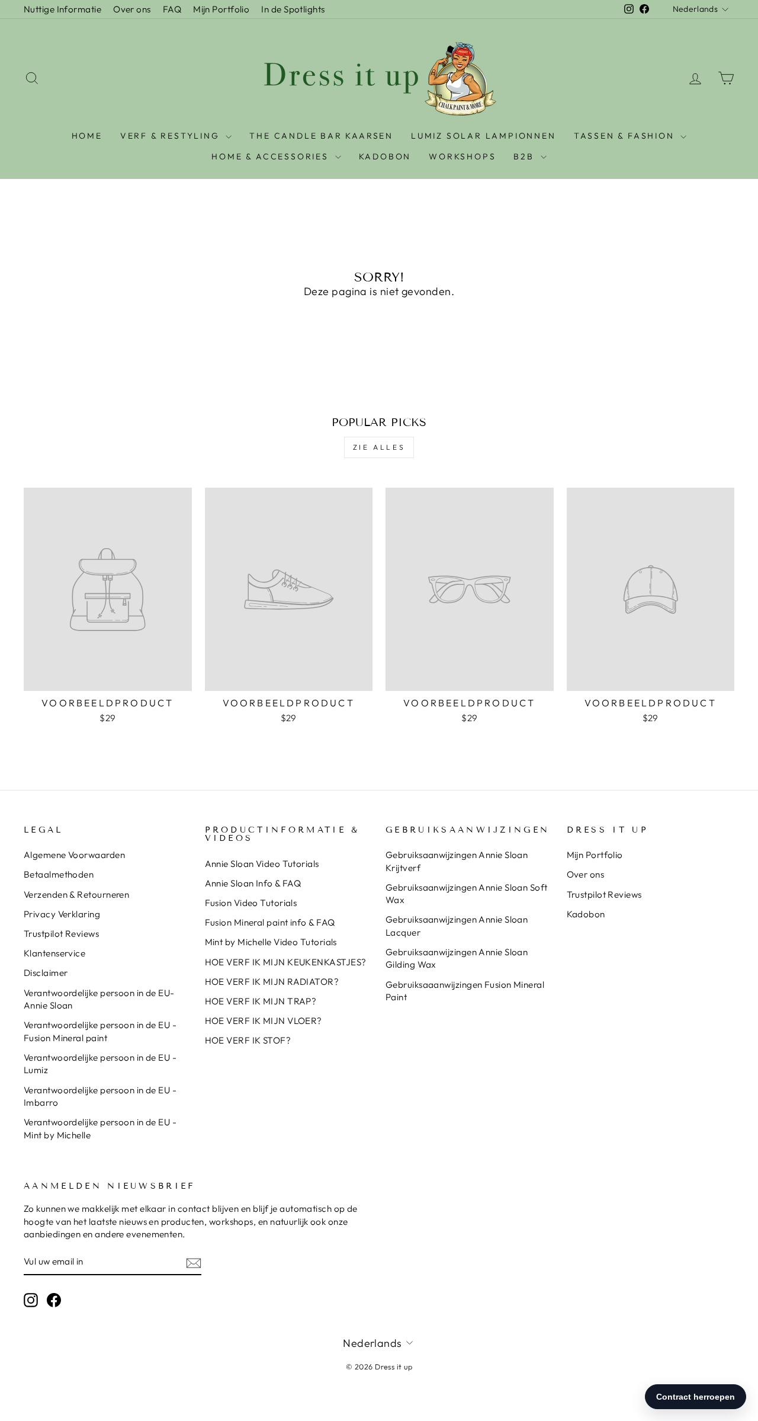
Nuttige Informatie (62, 9)
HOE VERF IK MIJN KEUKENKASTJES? (286, 962)
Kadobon (586, 914)
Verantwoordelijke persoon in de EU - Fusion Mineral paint (100, 1031)
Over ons (132, 9)
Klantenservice (54, 953)
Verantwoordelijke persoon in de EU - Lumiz (100, 1064)
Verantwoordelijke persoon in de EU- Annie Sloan (99, 999)
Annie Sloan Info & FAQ (253, 883)
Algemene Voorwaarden (74, 854)
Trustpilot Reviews (61, 933)
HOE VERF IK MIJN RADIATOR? (272, 981)
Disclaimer (46, 972)
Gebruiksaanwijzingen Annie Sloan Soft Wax (467, 893)
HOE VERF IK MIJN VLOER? (263, 1020)
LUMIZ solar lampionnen (483, 135)
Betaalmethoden (59, 874)
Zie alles (379, 447)
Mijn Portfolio (221, 9)
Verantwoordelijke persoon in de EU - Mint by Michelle (100, 1128)
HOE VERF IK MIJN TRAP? (261, 1001)
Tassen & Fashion (626, 135)
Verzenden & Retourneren (76, 894)
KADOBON (385, 156)
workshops (462, 156)
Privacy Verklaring (62, 914)
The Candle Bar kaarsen (321, 135)
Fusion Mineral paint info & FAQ (270, 922)
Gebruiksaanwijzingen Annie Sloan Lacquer (457, 925)
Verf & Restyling (171, 135)
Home (87, 135)
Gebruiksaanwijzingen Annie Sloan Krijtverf (457, 861)
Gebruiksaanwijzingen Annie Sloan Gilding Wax (457, 958)
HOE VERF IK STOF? (248, 1040)
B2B (525, 156)
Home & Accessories (271, 156)
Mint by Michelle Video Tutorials (271, 942)
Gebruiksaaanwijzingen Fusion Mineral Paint (465, 991)
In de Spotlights (293, 9)
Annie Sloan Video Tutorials (262, 863)
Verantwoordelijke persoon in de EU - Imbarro (100, 1096)
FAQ (172, 9)
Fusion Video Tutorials (251, 902)
